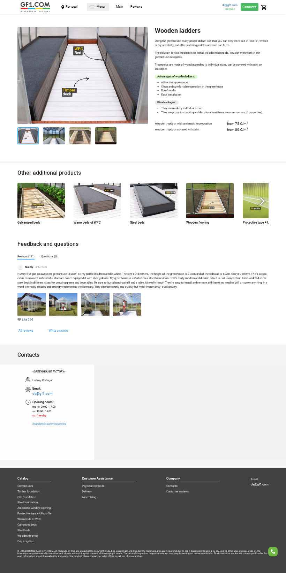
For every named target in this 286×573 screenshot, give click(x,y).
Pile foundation (26, 497)
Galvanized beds (27, 524)
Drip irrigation (25, 541)
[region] (143, 412)
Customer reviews (177, 491)
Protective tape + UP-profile (34, 513)
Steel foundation (27, 502)
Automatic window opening (34, 508)
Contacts (249, 7)
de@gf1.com (230, 5)
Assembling (89, 497)
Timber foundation (28, 491)
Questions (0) (49, 256)
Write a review (58, 330)
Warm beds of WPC (29, 519)
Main (119, 7)
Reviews (136, 7)
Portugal (71, 6)
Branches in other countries (49, 424)
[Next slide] (142, 76)
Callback (230, 9)
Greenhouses (25, 486)
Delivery (87, 491)
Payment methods (93, 486)
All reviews (25, 330)
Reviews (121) (26, 256)
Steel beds (23, 530)
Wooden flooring (27, 536)
